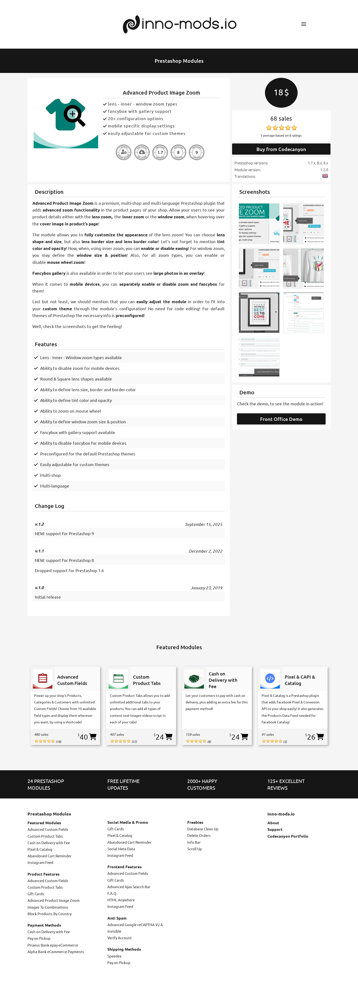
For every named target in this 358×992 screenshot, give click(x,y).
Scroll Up (194, 848)
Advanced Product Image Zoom (54, 900)
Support (275, 829)
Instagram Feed (40, 862)
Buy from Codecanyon (281, 149)
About (273, 822)
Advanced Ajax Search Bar (129, 886)
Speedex (114, 956)
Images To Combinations (48, 907)
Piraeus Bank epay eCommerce (53, 945)
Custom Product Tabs (45, 836)
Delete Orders (199, 835)
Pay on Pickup (39, 938)
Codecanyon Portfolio (287, 836)
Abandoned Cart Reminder (50, 855)
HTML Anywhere (121, 899)
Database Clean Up (202, 828)
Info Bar (194, 842)
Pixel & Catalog (40, 849)
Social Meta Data (121, 848)
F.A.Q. (112, 893)
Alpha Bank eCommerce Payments (56, 951)
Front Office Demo (281, 419)
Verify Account (119, 937)
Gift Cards (36, 893)
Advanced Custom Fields (48, 829)
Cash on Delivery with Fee (49, 842)
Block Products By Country (50, 913)
